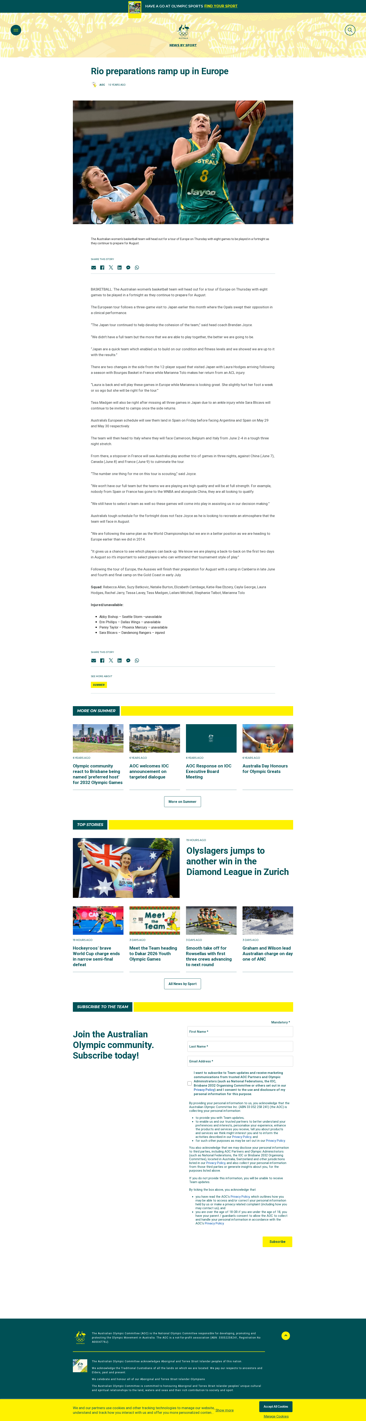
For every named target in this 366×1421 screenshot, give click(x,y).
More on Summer (183, 802)
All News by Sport (183, 984)
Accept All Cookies (276, 1406)
